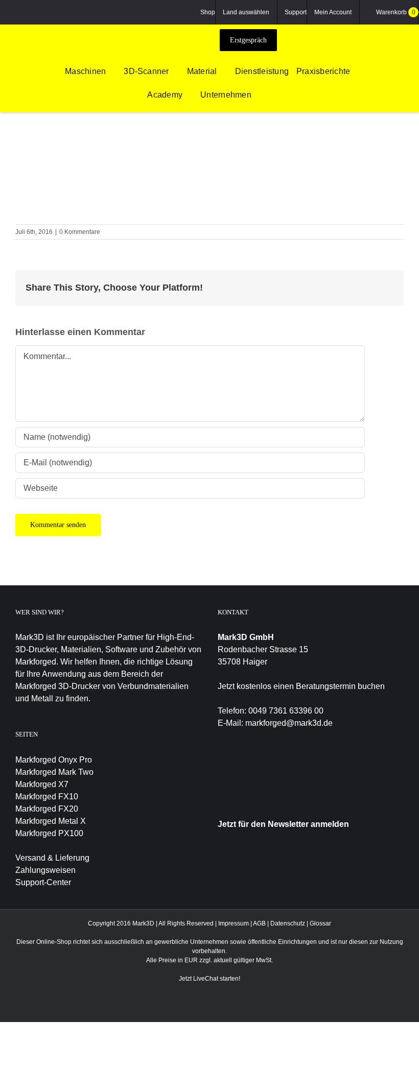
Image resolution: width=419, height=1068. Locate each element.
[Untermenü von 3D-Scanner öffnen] (174, 72)
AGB (259, 923)
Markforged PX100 (49, 833)
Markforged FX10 (46, 796)
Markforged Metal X (50, 821)
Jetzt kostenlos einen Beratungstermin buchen (301, 686)
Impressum (233, 923)
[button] (272, 95)
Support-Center (43, 882)
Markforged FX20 (46, 808)
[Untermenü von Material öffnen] (222, 72)
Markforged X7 (41, 784)
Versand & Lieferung (52, 857)
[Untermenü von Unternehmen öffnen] (256, 95)
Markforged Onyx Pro (53, 759)
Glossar (320, 923)
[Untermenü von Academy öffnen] (187, 95)
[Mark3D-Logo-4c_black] (171, 28)
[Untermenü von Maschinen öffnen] (111, 72)
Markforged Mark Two (54, 772)
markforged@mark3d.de (289, 723)
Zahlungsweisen (45, 870)
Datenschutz (287, 923)
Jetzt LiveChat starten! (209, 978)
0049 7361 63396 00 (285, 710)
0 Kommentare (79, 231)
